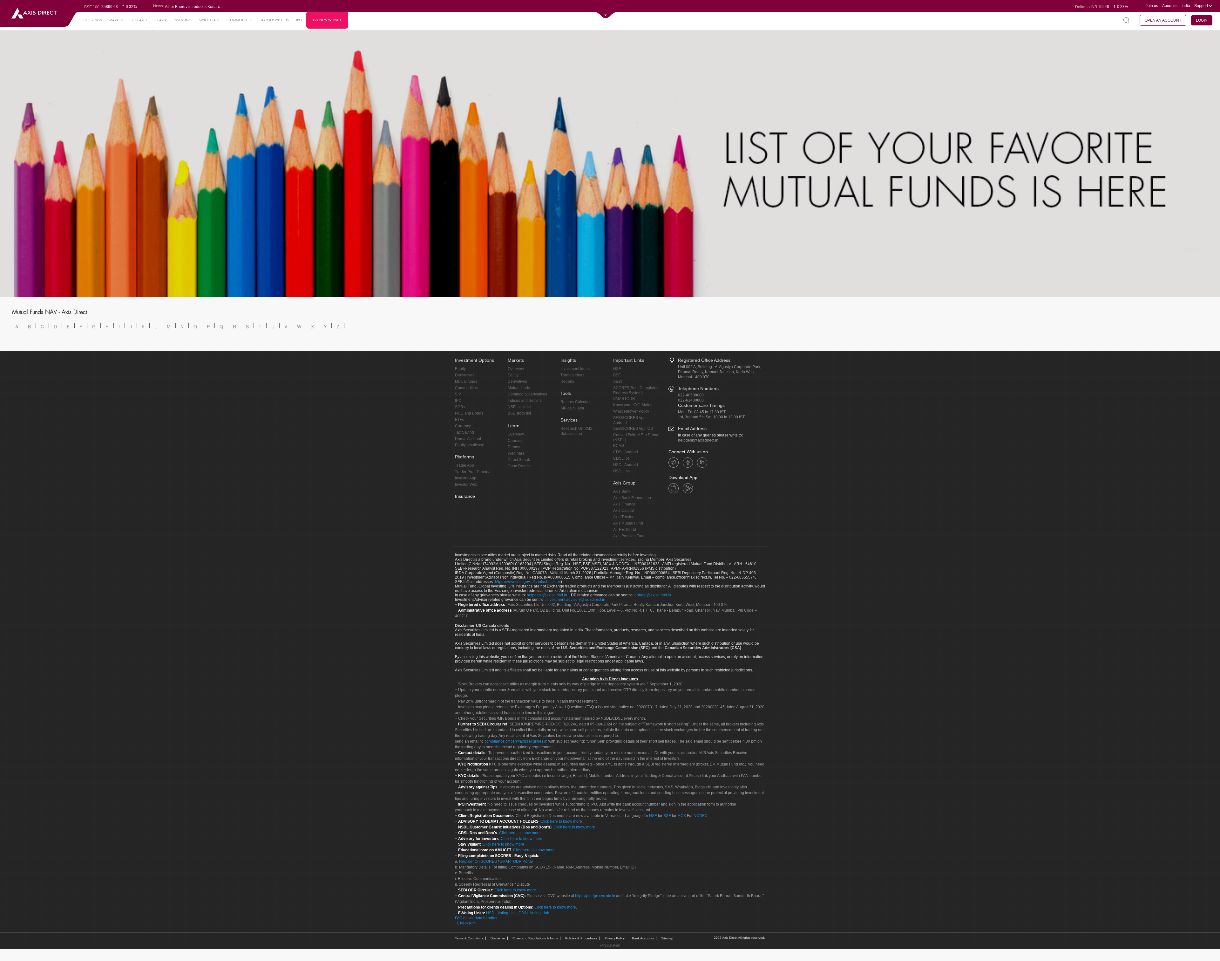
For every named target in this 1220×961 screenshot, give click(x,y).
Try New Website (327, 20)
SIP (458, 394)
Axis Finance (624, 504)
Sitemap (667, 938)
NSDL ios (621, 471)
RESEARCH (140, 20)
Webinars (516, 453)
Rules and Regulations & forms (535, 938)
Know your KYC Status (632, 405)
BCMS (618, 445)
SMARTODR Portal (516, 861)
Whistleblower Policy (631, 411)
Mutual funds (466, 381)
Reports (567, 381)
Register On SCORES (477, 861)
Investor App (465, 478)
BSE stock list (519, 413)
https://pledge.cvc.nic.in (595, 896)
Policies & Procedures (581, 938)
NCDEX (700, 815)
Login (1202, 20)
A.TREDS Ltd (624, 529)
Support (1201, 5)
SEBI (617, 381)
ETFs (459, 419)
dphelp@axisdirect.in (652, 595)
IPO (299, 20)
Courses (515, 440)
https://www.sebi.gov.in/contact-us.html (528, 582)
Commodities (466, 388)
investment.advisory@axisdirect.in (575, 599)
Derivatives (464, 375)
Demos (514, 447)
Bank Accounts (643, 938)
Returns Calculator (576, 402)
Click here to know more (561, 821)
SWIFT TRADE (209, 20)
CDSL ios (621, 458)
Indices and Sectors (525, 400)
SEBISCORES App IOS (633, 428)
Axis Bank (621, 491)
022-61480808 (691, 400)
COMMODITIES (239, 20)
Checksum (466, 923)
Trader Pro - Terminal (473, 472)
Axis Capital (623, 510)
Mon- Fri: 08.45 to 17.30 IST (702, 412)
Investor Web (466, 484)
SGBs (460, 407)
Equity (460, 369)
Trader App (464, 465)
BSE (617, 375)
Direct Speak (519, 459)
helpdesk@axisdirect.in (698, 440)
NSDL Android (625, 465)
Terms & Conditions (469, 938)
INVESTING (182, 20)
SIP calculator (572, 408)
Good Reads (519, 466)
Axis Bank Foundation (632, 498)
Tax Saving (464, 432)
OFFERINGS (92, 20)
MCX (681, 815)
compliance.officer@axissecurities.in (516, 741)
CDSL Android (625, 452)
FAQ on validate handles (476, 918)
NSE (617, 369)
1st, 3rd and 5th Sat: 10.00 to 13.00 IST (711, 417)
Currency (463, 426)
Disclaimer (498, 938)
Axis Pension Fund (629, 536)
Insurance (465, 496)
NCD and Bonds (469, 413)
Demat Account (468, 438)
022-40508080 (691, 395)
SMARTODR (624, 398)
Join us (1152, 5)
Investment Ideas (575, 369)
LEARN (161, 20)
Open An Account (1163, 20)
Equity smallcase (469, 445)
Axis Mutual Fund (628, 523)
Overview (516, 369)
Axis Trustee (623, 517)
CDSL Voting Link (533, 913)
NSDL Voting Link (501, 913)
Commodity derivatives (527, 394)
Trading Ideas (572, 375)
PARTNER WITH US (274, 20)
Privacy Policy (615, 938)
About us (1169, 5)
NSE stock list (519, 407)
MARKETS (116, 20)
